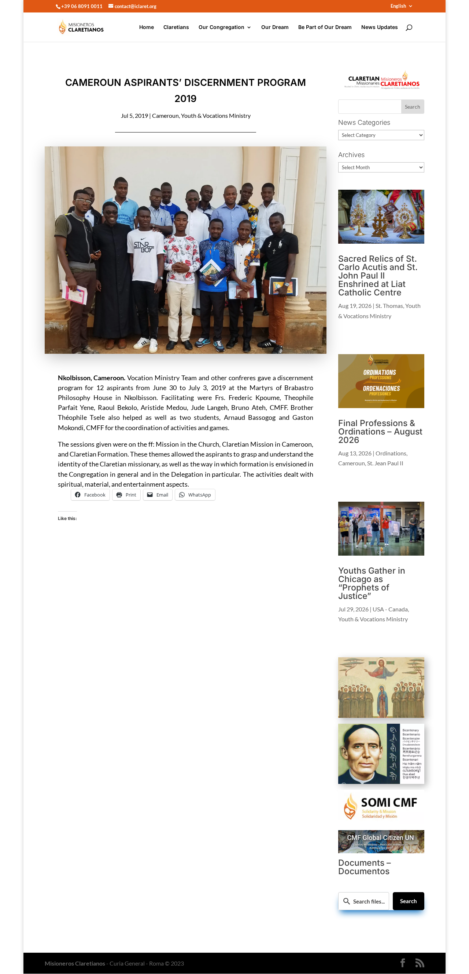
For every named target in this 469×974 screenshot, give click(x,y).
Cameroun (165, 115)
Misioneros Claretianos (75, 963)
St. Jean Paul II (385, 462)
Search (408, 901)
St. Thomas (389, 305)
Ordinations (391, 453)
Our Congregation (221, 27)
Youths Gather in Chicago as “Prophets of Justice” (371, 583)
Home (146, 27)
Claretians (176, 27)
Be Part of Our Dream (325, 27)
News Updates (379, 27)
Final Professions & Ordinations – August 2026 (380, 431)
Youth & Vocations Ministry (216, 115)
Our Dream (275, 27)
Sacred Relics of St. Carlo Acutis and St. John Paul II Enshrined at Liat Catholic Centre (378, 276)
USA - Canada (390, 609)
